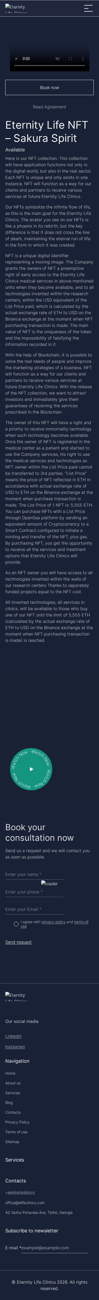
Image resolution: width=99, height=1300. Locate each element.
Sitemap (12, 1141)
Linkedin (13, 1036)
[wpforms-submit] (91, 1234)
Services (12, 1092)
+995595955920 (20, 1193)
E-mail (13, 1247)
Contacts (13, 1112)
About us (13, 1083)
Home (10, 1073)
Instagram (15, 1046)
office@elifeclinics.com (25, 1202)
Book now (49, 87)
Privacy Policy (17, 1122)
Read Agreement (49, 106)
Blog (9, 1102)
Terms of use (16, 1132)
